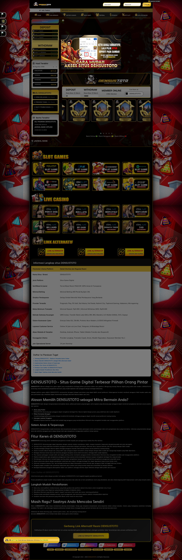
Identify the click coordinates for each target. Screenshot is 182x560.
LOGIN (147, 4)
